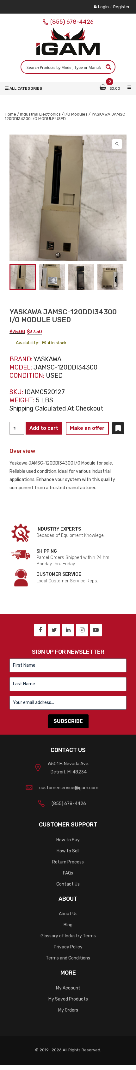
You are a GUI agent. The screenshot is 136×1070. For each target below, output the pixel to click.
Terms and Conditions (68, 958)
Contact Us (68, 884)
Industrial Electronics (40, 114)
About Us (68, 914)
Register (121, 6)
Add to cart (43, 428)
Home (10, 114)
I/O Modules (76, 114)
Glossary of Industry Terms (68, 936)
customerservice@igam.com (68, 787)
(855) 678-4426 (72, 21)
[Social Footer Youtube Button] (96, 630)
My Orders (68, 1010)
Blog (68, 925)
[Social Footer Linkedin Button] (68, 630)
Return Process (68, 862)
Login (103, 6)
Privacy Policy (68, 947)
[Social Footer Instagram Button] (82, 630)
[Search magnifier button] (108, 67)
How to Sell (68, 851)
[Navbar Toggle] (129, 87)
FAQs (68, 873)
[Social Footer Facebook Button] (40, 630)
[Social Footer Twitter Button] (54, 630)
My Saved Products (68, 999)
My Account (68, 988)
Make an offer (87, 428)
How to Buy (68, 840)
